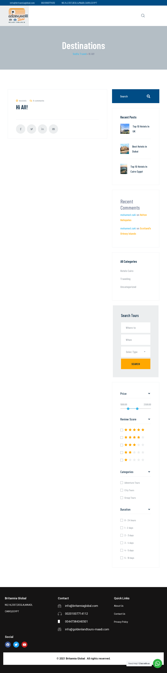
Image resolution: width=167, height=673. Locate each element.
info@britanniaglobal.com (22, 2)
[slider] (128, 408)
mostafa (22, 100)
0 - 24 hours (130, 520)
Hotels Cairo (126, 271)
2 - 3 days (129, 535)
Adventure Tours (132, 482)
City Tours (129, 490)
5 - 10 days (129, 558)
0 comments (38, 100)
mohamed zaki (128, 214)
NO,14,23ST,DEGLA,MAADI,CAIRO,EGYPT (79, 2)
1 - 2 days (128, 527)
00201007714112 (48, 2)
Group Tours (130, 497)
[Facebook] (8, 645)
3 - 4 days (129, 542)
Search (135, 364)
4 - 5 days (129, 550)
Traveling (125, 279)
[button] (135, 352)
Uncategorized (128, 287)
